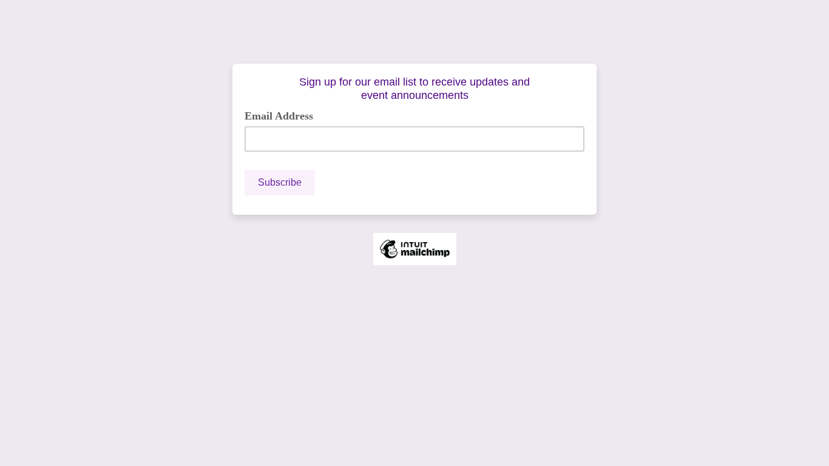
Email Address (283, 115)
